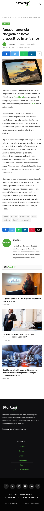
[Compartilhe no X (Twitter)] (15, 53)
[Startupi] (23, 4)
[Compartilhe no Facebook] (6, 53)
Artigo (6, 24)
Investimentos (12, 498)
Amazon (14, 216)
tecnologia (25, 220)
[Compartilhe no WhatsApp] (24, 53)
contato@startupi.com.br (16, 429)
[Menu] (4, 4)
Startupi (12, 44)
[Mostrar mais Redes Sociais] (39, 53)
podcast (7, 220)
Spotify (15, 220)
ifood (34, 216)
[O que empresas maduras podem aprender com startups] (22, 284)
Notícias (13, 494)
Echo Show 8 (19, 97)
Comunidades (26, 494)
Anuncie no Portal (30, 498)
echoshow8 (24, 216)
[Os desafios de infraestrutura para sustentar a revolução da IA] (22, 320)
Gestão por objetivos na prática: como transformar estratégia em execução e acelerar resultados (20, 372)
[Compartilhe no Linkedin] (32, 53)
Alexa (32, 103)
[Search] (40, 4)
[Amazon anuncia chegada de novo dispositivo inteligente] (22, 72)
